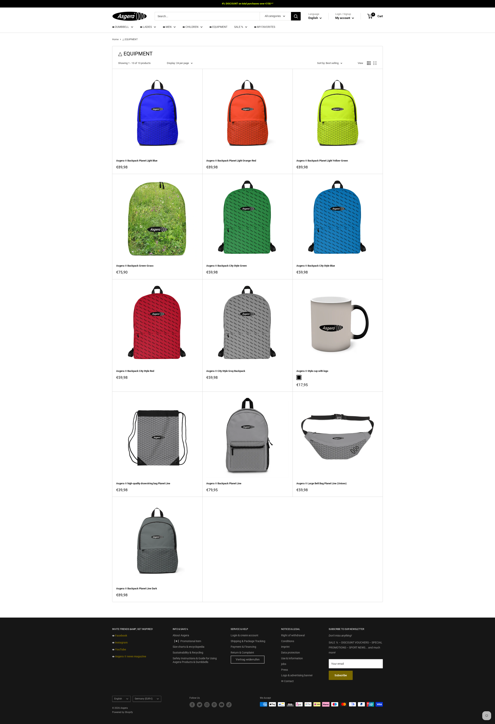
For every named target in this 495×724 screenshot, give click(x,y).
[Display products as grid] (368, 63)
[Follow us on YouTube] (221, 704)
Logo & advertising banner (297, 675)
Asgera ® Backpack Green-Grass (135, 265)
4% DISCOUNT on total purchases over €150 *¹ (247, 3)
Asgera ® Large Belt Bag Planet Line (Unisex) (321, 483)
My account (343, 18)
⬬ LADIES (146, 26)
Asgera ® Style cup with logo (312, 371)
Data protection (290, 652)
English (118, 698)
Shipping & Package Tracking (248, 641)
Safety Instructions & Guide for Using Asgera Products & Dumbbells (195, 660)
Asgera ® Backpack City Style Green (226, 265)
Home (115, 39)
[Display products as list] (375, 63)
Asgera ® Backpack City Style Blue (315, 265)
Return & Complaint (242, 652)
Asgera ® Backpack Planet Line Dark (136, 588)
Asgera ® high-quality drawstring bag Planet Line (143, 483)
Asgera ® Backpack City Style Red (135, 371)
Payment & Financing (243, 646)
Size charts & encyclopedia (188, 646)
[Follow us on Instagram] (207, 704)
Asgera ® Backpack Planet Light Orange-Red (231, 160)
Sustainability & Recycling (188, 652)
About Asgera (181, 635)
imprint (285, 646)
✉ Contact (287, 681)
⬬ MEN (167, 26)
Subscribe (341, 675)
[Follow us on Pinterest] (214, 704)
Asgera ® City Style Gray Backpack (225, 371)
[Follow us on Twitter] (199, 704)
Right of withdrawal (293, 635)
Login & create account (244, 635)
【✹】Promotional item (187, 641)
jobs (283, 663)
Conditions (287, 641)
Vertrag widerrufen (247, 659)
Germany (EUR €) (144, 698)
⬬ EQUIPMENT (218, 26)
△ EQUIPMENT (130, 39)
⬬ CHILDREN (190, 26)
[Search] (296, 16)
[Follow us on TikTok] (229, 704)
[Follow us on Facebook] (192, 704)
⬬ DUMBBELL (120, 26)
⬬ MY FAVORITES (264, 26)
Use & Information (292, 658)
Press (284, 669)
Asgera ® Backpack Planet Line (223, 483)
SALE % (238, 26)
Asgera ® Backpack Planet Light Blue (136, 160)
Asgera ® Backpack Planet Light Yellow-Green (322, 160)
